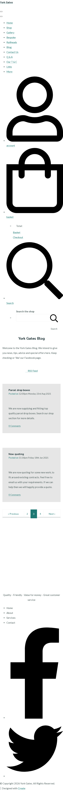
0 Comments (15, 426)
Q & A (9, 57)
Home (9, 22)
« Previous (13, 513)
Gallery (10, 32)
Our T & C (11, 61)
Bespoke (11, 37)
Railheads (11, 42)
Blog (9, 47)
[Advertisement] (31, 557)
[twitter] (34, 776)
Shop (9, 27)
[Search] (54, 317)
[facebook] (34, 717)
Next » (52, 513)
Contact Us (12, 52)
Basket (16, 232)
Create (21, 788)
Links (9, 66)
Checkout (18, 237)
